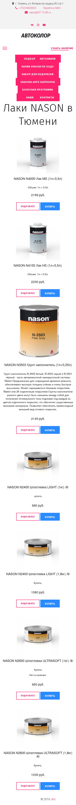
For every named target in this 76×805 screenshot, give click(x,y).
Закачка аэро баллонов (38, 82)
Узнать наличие (62, 48)
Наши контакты (38, 97)
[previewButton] (28, 206)
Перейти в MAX (52, 8)
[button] (50, 206)
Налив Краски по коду (38, 66)
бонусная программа (38, 89)
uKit (53, 799)
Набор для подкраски (38, 74)
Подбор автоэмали (38, 58)
